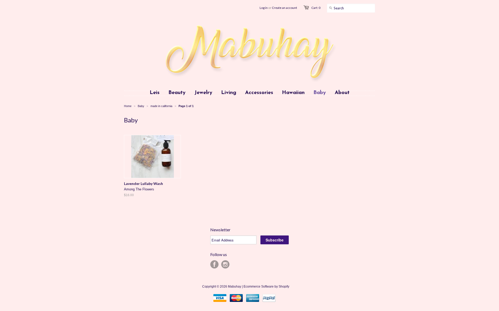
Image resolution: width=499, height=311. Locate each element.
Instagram (225, 264)
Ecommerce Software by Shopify (266, 286)
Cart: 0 (315, 8)
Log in (264, 8)
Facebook (214, 264)
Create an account (284, 8)
